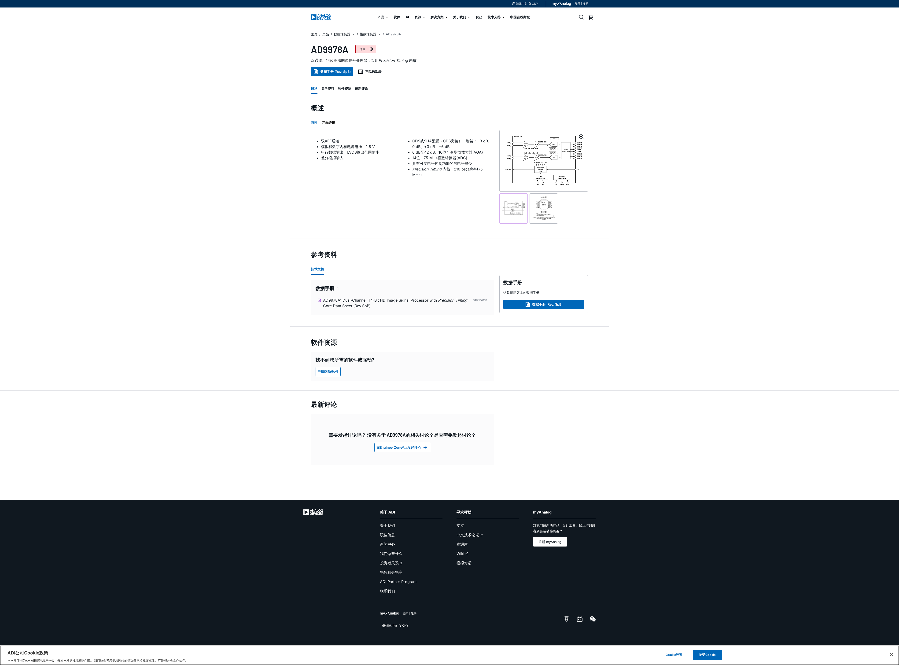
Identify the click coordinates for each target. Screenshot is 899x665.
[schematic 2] (544, 208)
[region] (449, 655)
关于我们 (387, 525)
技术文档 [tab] (317, 269)
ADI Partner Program (398, 581)
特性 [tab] (314, 122)
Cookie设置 (674, 654)
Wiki (460, 553)
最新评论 (361, 88)
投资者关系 (389, 563)
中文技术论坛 (468, 534)
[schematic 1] (513, 208)
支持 (460, 525)
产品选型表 (373, 72)
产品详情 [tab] (328, 122)
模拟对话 (464, 563)
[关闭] (891, 655)
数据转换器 (342, 34)
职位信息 (387, 534)
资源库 (462, 544)
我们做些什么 (391, 553)
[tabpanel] (402, 158)
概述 (314, 88)
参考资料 (327, 88)
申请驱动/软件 (328, 371)
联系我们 (387, 591)
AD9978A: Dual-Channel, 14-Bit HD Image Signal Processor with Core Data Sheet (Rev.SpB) (395, 303)
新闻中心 (387, 544)
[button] (353, 34)
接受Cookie (707, 654)
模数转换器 (368, 34)
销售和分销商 (391, 572)
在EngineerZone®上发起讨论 (398, 447)
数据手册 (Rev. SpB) (336, 72)
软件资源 (344, 88)
